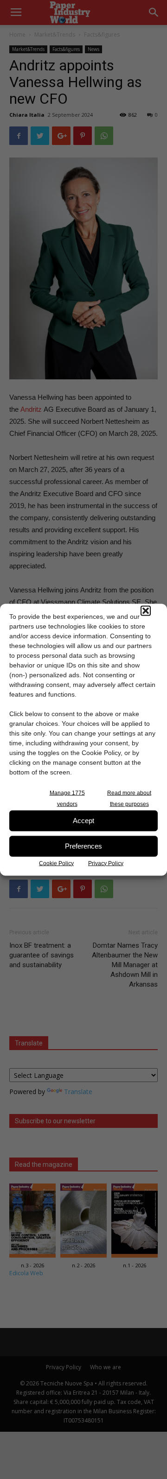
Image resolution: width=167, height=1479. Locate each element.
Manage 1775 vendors (67, 798)
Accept (83, 820)
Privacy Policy (105, 863)
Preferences (83, 846)
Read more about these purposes (129, 798)
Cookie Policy (56, 863)
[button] (145, 610)
